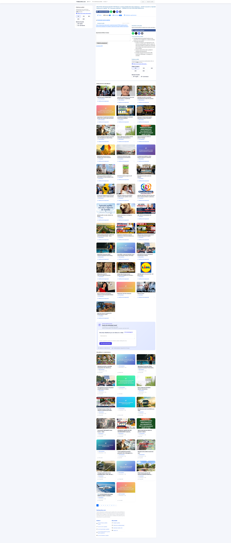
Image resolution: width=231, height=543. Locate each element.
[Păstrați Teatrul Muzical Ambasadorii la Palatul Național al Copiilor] (146, 232)
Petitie (99, 15)
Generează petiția (106, 343)
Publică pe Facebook (104, 11)
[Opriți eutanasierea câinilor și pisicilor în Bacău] (146, 134)
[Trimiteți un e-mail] (117, 11)
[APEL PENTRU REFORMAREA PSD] (146, 211)
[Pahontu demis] (146, 290)
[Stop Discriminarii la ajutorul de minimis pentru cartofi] (105, 310)
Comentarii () (99, 46)
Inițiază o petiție (150, 1)
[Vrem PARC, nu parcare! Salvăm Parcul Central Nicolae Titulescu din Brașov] (126, 252)
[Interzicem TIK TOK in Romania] (126, 290)
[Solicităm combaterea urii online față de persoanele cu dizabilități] (126, 95)
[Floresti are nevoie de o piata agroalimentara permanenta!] (126, 153)
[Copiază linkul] (120, 11)
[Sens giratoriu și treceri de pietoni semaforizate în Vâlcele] (146, 252)
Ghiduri (98, 520)
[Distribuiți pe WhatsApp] (111, 11)
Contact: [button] (105, 1)
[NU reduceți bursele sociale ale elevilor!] (146, 173)
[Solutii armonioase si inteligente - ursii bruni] (126, 212)
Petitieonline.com (81, 1)
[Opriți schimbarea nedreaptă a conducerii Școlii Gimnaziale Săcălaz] (105, 291)
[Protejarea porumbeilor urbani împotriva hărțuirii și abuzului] (146, 153)
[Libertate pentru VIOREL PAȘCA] (105, 94)
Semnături (117, 15)
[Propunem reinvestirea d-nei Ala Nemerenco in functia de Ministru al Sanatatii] (126, 232)
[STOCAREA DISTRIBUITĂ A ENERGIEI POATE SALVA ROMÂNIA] (126, 114)
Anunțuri (107, 15)
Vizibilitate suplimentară (130, 15)
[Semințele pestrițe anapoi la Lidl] (126, 172)
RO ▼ (89, 1)
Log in (143, 1)
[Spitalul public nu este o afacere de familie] (105, 212)
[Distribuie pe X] (114, 11)
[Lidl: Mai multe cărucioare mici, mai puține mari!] (146, 271)
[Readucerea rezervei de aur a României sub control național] (105, 153)
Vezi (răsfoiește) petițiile (97, 1)
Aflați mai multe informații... (140, 64)
